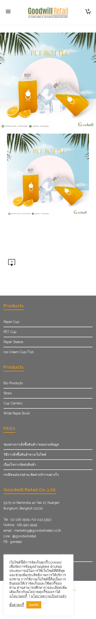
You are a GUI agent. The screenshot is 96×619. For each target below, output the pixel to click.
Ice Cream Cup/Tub (18, 352)
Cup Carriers (12, 403)
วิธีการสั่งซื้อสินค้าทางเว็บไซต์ (24, 454)
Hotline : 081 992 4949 (20, 525)
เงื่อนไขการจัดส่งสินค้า (19, 464)
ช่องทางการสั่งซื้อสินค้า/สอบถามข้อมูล (31, 444)
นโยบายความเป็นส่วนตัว (48, 596)
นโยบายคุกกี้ (18, 596)
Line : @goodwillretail (19, 536)
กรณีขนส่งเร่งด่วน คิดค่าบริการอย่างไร (31, 474)
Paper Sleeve (13, 342)
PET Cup (10, 332)
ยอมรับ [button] (33, 605)
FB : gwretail (12, 542)
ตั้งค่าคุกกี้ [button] (16, 605)
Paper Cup (11, 322)
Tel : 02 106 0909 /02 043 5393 (27, 519)
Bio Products (13, 383)
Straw (7, 393)
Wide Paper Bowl (16, 413)
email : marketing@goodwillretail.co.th (32, 530)
